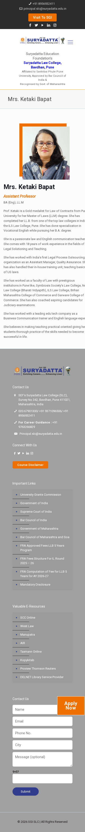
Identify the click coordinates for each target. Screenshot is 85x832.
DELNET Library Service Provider (42, 677)
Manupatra (27, 634)
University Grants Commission (40, 494)
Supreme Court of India (36, 511)
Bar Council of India (33, 520)
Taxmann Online (31, 651)
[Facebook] (30, 25)
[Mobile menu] (70, 42)
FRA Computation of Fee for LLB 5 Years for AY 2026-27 (43, 574)
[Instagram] (54, 25)
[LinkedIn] (48, 25)
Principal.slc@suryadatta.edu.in (41, 433)
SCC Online (27, 617)
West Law (27, 626)
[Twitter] (36, 25)
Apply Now (70, 706)
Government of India (34, 503)
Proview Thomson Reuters (38, 668)
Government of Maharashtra (39, 528)
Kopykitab (27, 660)
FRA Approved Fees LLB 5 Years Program (42, 548)
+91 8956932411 (44, 3)
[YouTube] (42, 25)
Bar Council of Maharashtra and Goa (44, 537)
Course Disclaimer (30, 465)
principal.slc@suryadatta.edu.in (45, 8)
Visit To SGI (42, 17)
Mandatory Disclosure (35, 584)
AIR (22, 643)
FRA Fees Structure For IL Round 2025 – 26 (42, 561)
